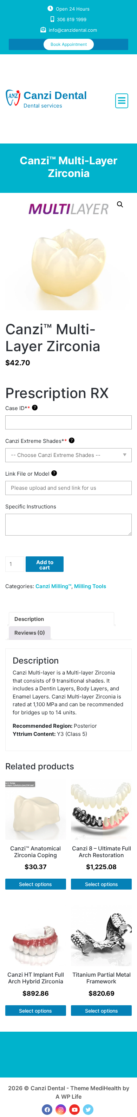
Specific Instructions (30, 506)
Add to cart (44, 565)
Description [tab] (29, 619)
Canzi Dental (55, 95)
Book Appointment (69, 44)
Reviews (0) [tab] (29, 632)
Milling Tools (90, 586)
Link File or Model (30, 473)
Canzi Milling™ (53, 586)
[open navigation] (121, 100)
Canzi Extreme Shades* (39, 441)
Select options (35, 884)
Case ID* (20, 408)
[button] (120, 204)
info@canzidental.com (73, 30)
